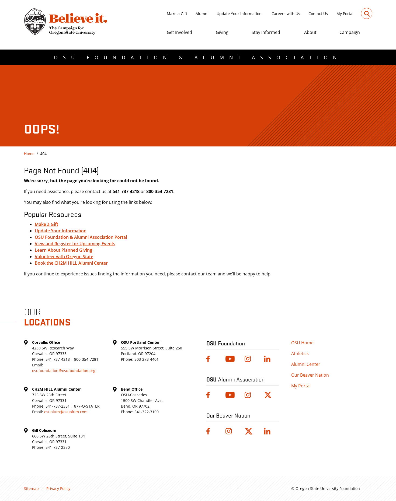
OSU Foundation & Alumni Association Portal (81, 237)
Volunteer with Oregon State (64, 257)
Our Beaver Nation (310, 375)
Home (29, 153)
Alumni (202, 13)
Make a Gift (177, 13)
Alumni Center (305, 364)
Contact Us (318, 13)
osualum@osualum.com (66, 411)
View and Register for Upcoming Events (75, 244)
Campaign (349, 32)
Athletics (300, 353)
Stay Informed (266, 32)
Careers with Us (286, 13)
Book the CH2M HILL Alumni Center (71, 263)
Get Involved (179, 32)
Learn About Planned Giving (63, 250)
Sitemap (31, 488)
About (310, 32)
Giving (222, 32)
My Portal (344, 13)
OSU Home (302, 343)
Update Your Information (239, 13)
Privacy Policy (58, 488)
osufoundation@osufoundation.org (63, 370)
